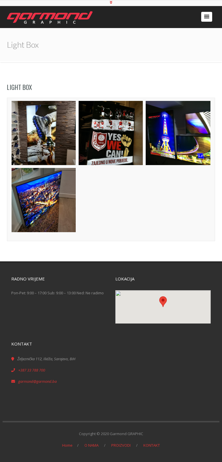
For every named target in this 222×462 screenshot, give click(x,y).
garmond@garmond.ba (37, 381)
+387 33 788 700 (31, 370)
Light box (19, 87)
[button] (206, 17)
